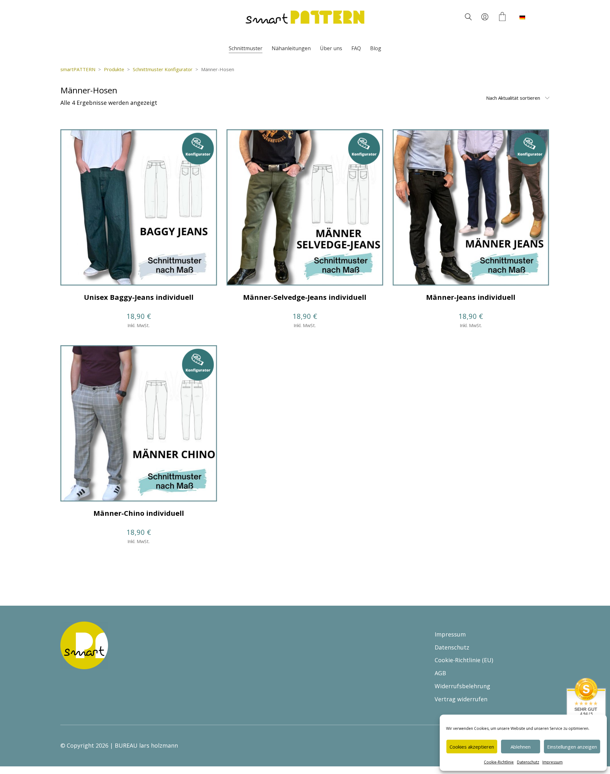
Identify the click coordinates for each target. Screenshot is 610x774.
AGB (440, 673)
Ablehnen (521, 747)
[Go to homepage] (305, 17)
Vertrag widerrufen (461, 699)
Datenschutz (528, 762)
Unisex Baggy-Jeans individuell (138, 297)
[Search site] (468, 17)
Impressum (552, 762)
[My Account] (484, 17)
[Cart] (502, 17)
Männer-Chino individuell (138, 513)
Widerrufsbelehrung (462, 686)
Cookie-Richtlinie (499, 762)
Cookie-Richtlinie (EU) (464, 660)
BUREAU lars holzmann (146, 745)
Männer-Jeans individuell (470, 297)
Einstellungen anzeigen (572, 747)
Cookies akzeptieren (472, 747)
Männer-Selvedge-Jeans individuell (304, 297)
